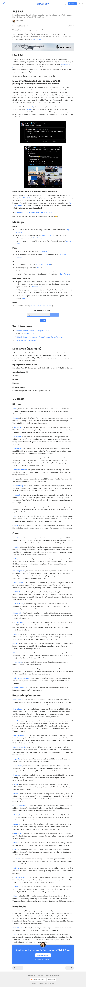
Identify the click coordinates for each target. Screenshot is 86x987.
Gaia (15, 643)
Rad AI (16, 538)
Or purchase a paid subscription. (43, 959)
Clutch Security (19, 805)
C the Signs (17, 662)
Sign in (81, 4)
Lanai (15, 849)
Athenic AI (17, 887)
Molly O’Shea (19, 20)
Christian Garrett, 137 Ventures (41, 306)
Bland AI (16, 721)
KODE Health (18, 592)
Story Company (38, 238)
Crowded (16, 495)
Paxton (16, 775)
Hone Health (18, 582)
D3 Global (17, 427)
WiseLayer (17, 507)
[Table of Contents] (2, 493)
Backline (16, 859)
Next (68, 968)
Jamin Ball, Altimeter (43, 264)
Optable (16, 794)
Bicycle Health (18, 622)
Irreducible (17, 436)
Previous (19, 968)
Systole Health (18, 687)
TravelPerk (17, 700)
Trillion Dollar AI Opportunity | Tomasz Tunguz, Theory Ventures (39, 337)
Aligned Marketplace (21, 678)
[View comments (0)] (20, 25)
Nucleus (16, 634)
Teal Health (17, 653)
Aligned (16, 868)
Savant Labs (17, 824)
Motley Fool (44, 251)
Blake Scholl (29, 107)
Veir (14, 911)
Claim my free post (43, 955)
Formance (17, 448)
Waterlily (16, 669)
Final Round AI (19, 877)
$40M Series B (29, 334)
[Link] (10, 55)
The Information (65, 274)
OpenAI (38, 268)
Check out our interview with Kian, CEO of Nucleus (33, 212)
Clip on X (25, 298)
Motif (15, 934)
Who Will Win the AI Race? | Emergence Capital (32, 330)
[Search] (61, 3)
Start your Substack (38, 979)
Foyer (15, 516)
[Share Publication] (65, 3)
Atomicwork (17, 766)
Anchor (16, 458)
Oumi (15, 843)
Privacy (43, 975)
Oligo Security (18, 735)
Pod (14, 479)
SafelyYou (17, 559)
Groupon (29, 109)
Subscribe (72, 4)
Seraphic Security (19, 747)
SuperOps (16, 759)
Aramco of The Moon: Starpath (26, 340)
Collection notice (54, 975)
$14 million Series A (25, 198)
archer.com (37, 39)
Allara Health (18, 604)
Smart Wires (18, 928)
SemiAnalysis (37, 287)
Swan (15, 409)
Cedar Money (18, 486)
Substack (34, 983)
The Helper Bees (19, 571)
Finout (15, 418)
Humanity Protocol (20, 469)
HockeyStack (18, 815)
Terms (47, 975)
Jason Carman (46, 235)
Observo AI (17, 833)
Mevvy (15, 525)
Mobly (15, 896)
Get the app (51, 979)
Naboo (15, 784)
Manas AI (17, 613)
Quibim (16, 547)
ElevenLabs (17, 709)
